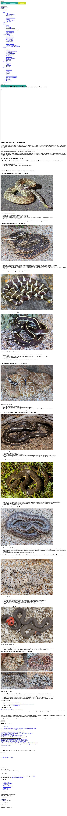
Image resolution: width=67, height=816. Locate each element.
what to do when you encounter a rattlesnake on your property (21, 704)
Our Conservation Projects (11, 51)
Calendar (7, 26)
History (7, 71)
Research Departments (10, 53)
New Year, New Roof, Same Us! (7, 734)
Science (4, 47)
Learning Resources (10, 44)
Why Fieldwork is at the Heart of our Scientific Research (12, 730)
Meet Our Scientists (10, 55)
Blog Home (5, 726)
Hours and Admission (10, 14)
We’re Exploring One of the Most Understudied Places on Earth (14, 736)
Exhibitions (5, 22)
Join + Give (5, 61)
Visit (4, 12)
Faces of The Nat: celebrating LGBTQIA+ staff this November (14, 739)
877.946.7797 (3, 800)
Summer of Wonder (10, 31)
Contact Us (8, 78)
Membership (13, 3)
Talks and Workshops (10, 28)
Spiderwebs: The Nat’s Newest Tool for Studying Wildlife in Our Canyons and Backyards (19, 744)
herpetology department (15, 705)
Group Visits (8, 21)
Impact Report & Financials (11, 76)
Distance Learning (9, 42)
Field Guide (8, 60)
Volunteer (8, 66)
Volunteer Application (7, 783)
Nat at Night (8, 27)
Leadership (8, 73)
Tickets (22, 3)
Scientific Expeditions (10, 58)
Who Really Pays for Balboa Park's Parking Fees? (11, 738)
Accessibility (8, 16)
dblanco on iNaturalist (10, 213)
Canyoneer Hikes (9, 40)
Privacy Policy (10, 757)
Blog (7, 74)
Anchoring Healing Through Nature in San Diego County (12, 732)
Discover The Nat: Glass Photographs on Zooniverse (11, 709)
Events (4, 23)
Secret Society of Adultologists (12, 29)
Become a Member (7, 782)
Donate (4, 3)
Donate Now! (6, 784)
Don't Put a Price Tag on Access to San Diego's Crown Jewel (13, 741)
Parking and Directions (10, 18)
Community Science (10, 36)
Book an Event (9, 33)
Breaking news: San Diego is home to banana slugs (11, 729)
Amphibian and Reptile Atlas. (14, 702)
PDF (34, 776)
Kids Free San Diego (10, 32)
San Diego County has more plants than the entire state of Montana (14, 740)
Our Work (8, 50)
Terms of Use (3, 757)
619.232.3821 (3, 799)
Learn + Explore (6, 34)
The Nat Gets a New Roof (6, 745)
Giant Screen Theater (10, 20)
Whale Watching (9, 39)
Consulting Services (10, 54)
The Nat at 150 (9, 70)
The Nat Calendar (7, 787)
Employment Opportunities (11, 77)
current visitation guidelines (17, 777)
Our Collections (9, 52)
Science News (9, 57)
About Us (5, 67)
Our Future (8, 72)
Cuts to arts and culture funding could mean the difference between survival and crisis (18, 728)
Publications (8, 59)
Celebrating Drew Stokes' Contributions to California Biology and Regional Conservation (19, 742)
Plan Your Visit (9, 15)
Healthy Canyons (9, 38)
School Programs (9, 41)
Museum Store (4, 6)
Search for (3, 84)
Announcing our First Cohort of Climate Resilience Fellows (13, 735)
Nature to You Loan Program (12, 45)
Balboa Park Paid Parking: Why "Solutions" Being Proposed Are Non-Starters (17, 733)
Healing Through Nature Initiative (13, 46)
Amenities (8, 19)
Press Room (8, 79)
